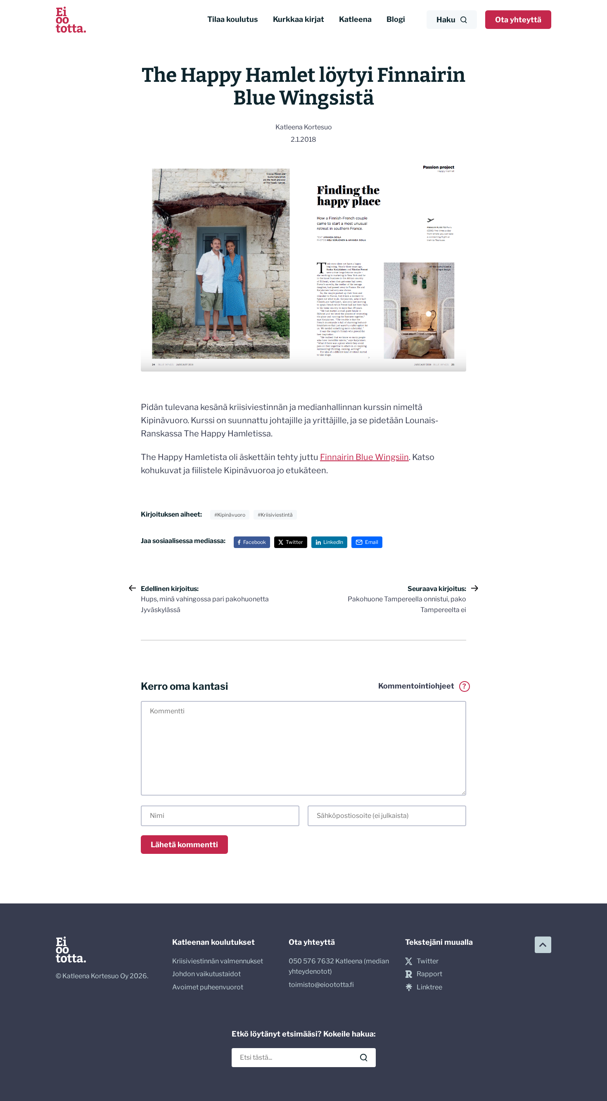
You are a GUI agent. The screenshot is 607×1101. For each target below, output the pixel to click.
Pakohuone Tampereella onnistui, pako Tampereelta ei (407, 599)
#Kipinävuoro (229, 515)
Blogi (395, 19)
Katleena (355, 19)
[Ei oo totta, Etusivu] (71, 20)
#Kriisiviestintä (275, 515)
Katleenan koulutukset (213, 942)
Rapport (429, 974)
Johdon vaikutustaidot (206, 974)
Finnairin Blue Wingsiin (364, 457)
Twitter (294, 542)
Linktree (429, 987)
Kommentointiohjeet (422, 686)
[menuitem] (233, 19)
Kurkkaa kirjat (298, 19)
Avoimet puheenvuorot (207, 987)
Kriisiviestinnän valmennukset (217, 961)
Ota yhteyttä (518, 19)
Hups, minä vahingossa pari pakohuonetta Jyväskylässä (205, 599)
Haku (445, 19)
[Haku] (364, 1057)
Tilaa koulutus (232, 19)
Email (371, 542)
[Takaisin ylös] (543, 945)
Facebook (254, 542)
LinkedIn (333, 542)
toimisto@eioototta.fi (321, 985)
